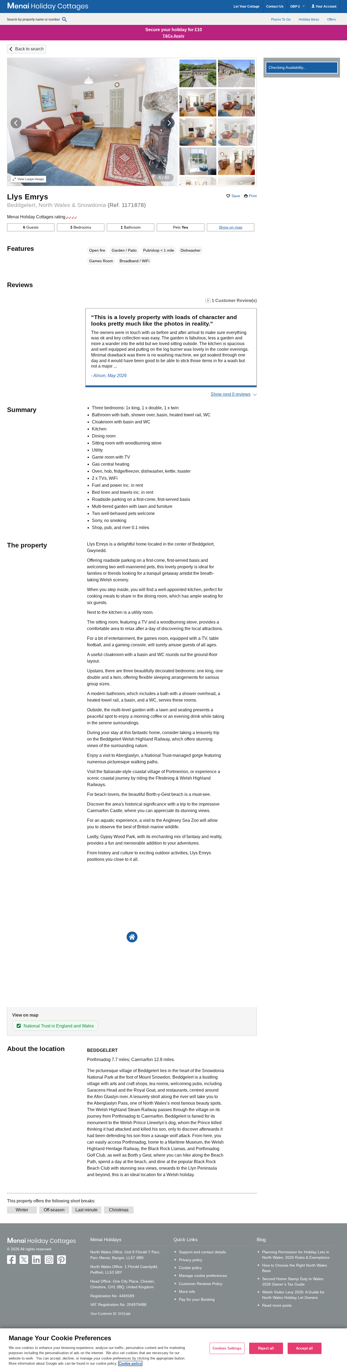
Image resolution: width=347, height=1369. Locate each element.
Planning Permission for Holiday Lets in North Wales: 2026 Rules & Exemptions (295, 1255)
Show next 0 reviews (230, 394)
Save (236, 196)
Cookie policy (190, 1268)
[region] (173, 1348)
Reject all (266, 1348)
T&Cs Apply (173, 36)
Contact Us (275, 6)
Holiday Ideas (309, 19)
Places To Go (281, 19)
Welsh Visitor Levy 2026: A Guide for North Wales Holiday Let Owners (293, 1295)
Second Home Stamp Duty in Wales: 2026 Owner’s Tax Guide (293, 1281)
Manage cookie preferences (203, 1275)
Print (253, 196)
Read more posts (277, 1305)
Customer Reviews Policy (200, 1284)
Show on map (230, 227)
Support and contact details (202, 1252)
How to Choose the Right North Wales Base (294, 1268)
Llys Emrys (27, 197)
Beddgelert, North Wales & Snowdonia (76, 205)
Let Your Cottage (246, 6)
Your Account (325, 6)
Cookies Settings (227, 1348)
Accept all (304, 1348)
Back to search (29, 49)
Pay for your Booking (197, 1299)
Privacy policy (190, 1260)
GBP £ (295, 6)
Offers (331, 19)
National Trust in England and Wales (59, 1026)
